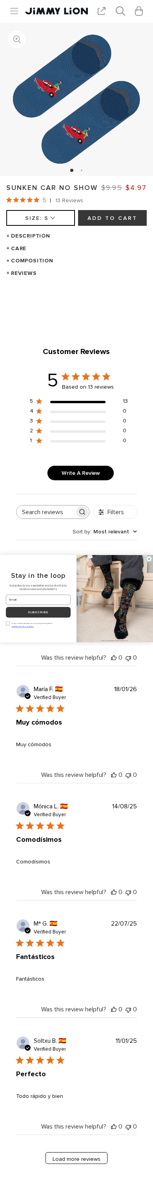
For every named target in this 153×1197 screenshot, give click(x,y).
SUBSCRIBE (38, 612)
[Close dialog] (149, 559)
